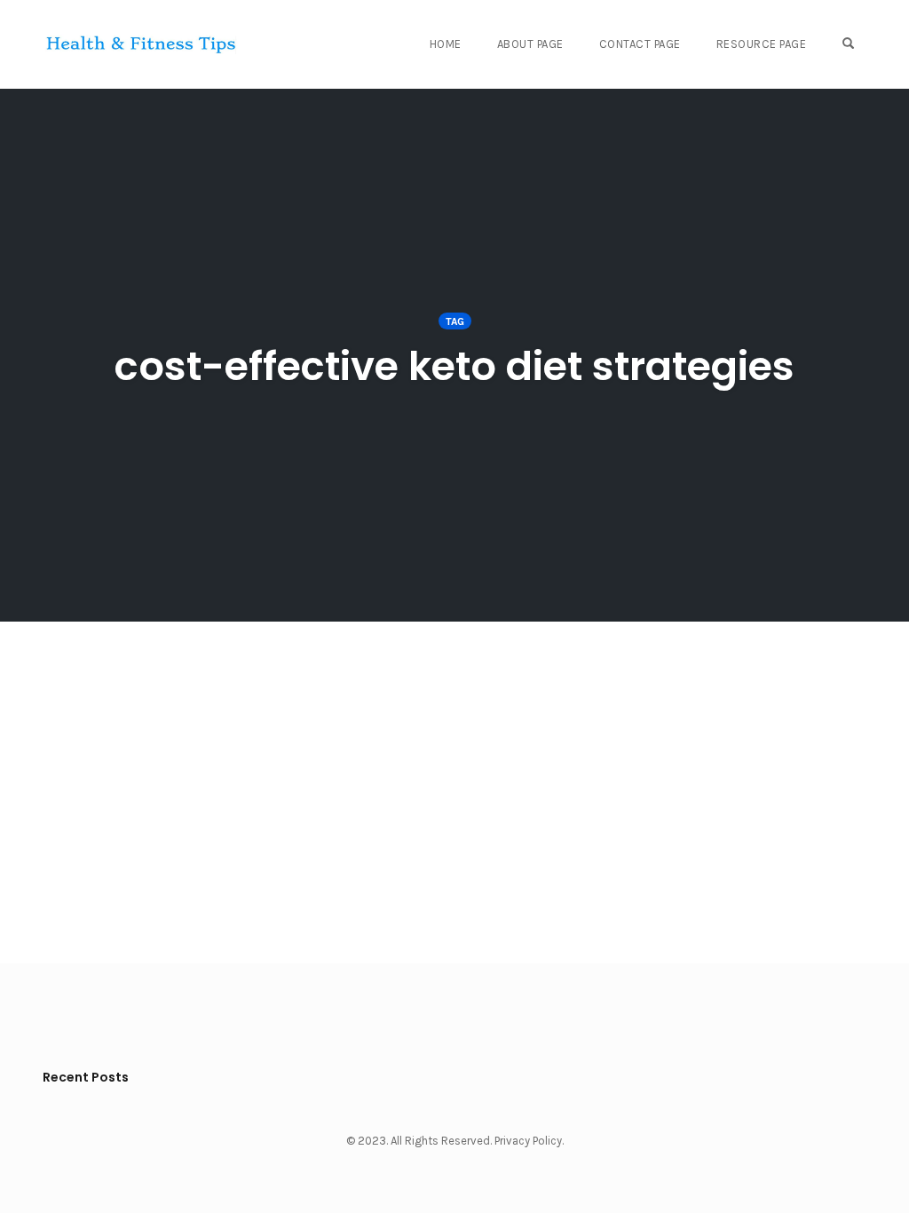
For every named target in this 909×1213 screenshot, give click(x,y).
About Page (530, 44)
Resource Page (761, 44)
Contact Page (640, 44)
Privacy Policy (528, 1140)
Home (446, 44)
